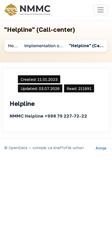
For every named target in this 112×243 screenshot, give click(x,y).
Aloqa (101, 147)
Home (14, 45)
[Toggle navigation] (100, 10)
